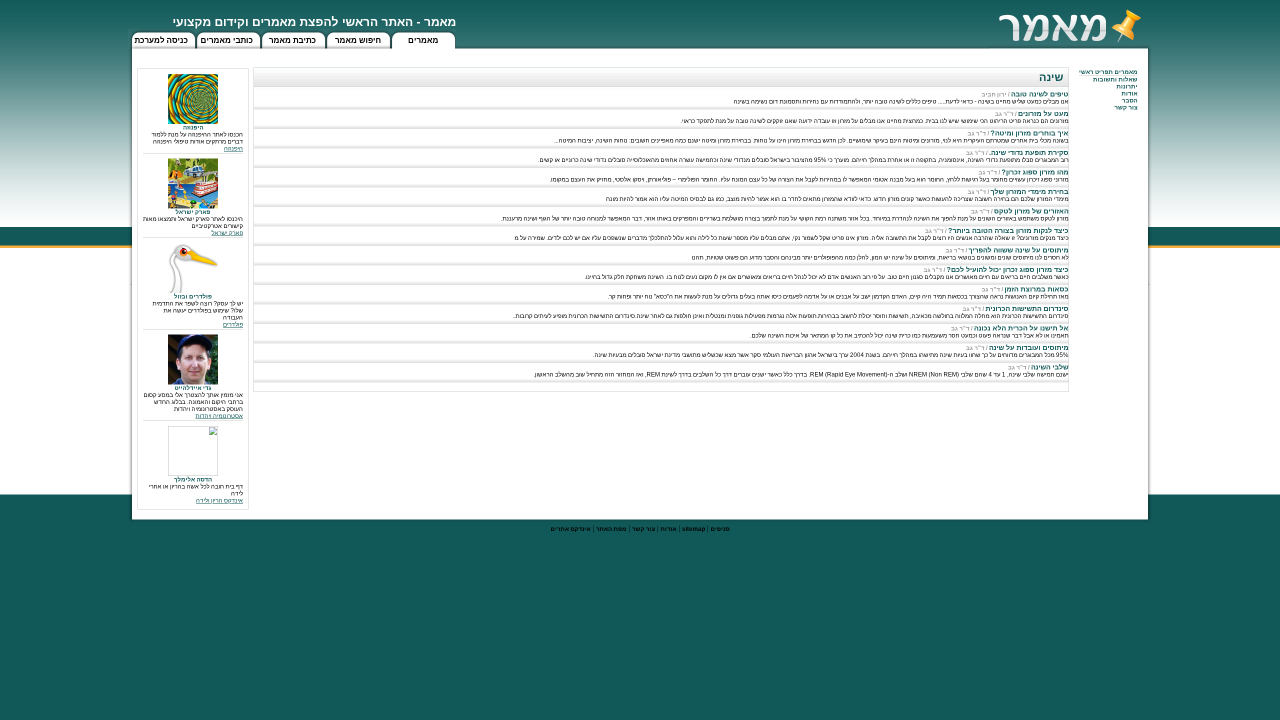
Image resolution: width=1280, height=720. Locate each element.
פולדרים (233, 324)
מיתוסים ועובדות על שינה (1028, 348)
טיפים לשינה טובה (1039, 94)
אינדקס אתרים (570, 529)
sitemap (693, 529)
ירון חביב (994, 94)
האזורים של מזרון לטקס (1031, 211)
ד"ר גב (1004, 114)
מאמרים (423, 40)
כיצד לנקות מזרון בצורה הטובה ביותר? (1008, 230)
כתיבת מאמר (292, 40)
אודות (1130, 93)
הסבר (1130, 100)
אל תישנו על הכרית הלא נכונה (1021, 328)
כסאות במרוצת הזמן (1036, 289)
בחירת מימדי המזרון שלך (1029, 192)
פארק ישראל (227, 233)
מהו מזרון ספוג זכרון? (1035, 172)
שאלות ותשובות (1115, 79)
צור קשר (643, 529)
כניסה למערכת (161, 40)
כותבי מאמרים (226, 40)
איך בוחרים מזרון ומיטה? (1029, 133)
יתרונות (1127, 86)
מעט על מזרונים (1043, 114)
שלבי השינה (1049, 367)
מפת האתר (611, 529)
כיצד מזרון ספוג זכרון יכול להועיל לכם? (1007, 270)
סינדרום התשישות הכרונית (1027, 308)
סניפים (720, 529)
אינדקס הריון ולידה (219, 500)
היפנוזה (233, 148)
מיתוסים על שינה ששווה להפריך (1018, 250)
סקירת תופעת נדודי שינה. (1028, 152)
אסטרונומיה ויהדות (219, 416)
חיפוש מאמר (358, 40)
